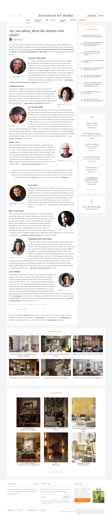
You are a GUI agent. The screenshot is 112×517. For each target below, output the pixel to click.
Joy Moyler (24, 235)
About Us (11, 510)
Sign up (26, 315)
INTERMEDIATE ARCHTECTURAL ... (92, 179)
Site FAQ (43, 510)
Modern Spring (56, 465)
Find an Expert (62, 20)
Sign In (101, 15)
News (28, 20)
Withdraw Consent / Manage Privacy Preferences (91, 513)
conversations (17, 296)
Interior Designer (91, 167)
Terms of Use (43, 501)
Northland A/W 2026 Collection (28, 430)
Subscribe (91, 15)
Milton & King (28, 428)
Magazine (82, 20)
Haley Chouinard (18, 39)
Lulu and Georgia (28, 463)
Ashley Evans (28, 103)
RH (56, 463)
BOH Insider (65, 317)
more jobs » (92, 190)
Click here (34, 177)
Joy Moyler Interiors (35, 235)
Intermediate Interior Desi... (92, 157)
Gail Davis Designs (15, 301)
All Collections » (56, 472)
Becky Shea (33, 268)
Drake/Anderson (36, 164)
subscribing (40, 317)
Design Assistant (92, 123)
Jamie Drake (26, 164)
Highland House (83, 463)
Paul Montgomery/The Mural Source (84, 429)
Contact (21, 510)
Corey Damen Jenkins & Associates (25, 82)
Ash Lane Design (38, 103)
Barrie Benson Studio (83, 465)
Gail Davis (70, 298)
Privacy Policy (67, 501)
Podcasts (73, 20)
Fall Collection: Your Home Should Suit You (28, 465)
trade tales (14, 27)
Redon (83, 431)
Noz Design (18, 138)
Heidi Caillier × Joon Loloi (56, 428)
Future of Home (52, 320)
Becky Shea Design (44, 268)
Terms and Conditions (90, 510)
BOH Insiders (65, 177)
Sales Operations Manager (92, 134)
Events (53, 20)
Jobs (46, 20)
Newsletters (32, 510)
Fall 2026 (56, 430)
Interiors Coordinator (92, 144)
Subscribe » (82, 500)
